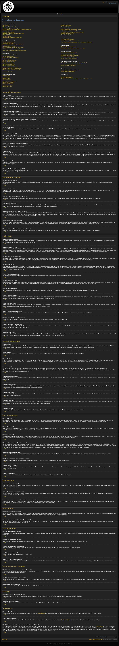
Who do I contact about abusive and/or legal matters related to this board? (76, 78)
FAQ (58, 13)
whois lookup (100, 626)
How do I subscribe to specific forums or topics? (71, 64)
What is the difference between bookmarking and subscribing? (74, 62)
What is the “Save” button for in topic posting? (12, 68)
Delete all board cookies (97, 639)
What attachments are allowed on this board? (70, 70)
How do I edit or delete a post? (9, 56)
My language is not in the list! (9, 46)
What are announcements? (8, 82)
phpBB (53, 643)
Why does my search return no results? (69, 54)
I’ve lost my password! (7, 30)
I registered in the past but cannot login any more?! (13, 33)
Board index (6, 16)
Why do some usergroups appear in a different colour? (72, 32)
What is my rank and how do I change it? (11, 48)
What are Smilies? (6, 78)
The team (90, 639)
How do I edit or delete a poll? (9, 61)
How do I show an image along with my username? (13, 47)
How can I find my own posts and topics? (69, 58)
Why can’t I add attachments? (9, 64)
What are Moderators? (65, 26)
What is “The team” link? (66, 34)
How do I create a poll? (7, 58)
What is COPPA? (6, 34)
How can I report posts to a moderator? (11, 67)
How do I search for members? (67, 56)
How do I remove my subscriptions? (68, 65)
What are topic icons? (7, 86)
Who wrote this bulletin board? (67, 76)
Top (5, 99)
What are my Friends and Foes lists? (68, 46)
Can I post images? (7, 79)
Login (61, 13)
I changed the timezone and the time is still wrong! (13, 44)
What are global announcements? (10, 81)
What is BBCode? (6, 75)
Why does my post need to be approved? (11, 69)
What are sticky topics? (7, 83)
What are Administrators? (66, 25)
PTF (65, 644)
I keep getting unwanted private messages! (70, 40)
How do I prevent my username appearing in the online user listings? (17, 29)
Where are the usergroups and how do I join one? (71, 29)
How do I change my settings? (9, 42)
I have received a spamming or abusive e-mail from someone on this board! (76, 42)
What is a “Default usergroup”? (67, 33)
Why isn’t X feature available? (67, 77)
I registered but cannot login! (8, 32)
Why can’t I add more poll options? (10, 60)
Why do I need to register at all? (9, 26)
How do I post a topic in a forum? (9, 54)
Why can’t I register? (7, 36)
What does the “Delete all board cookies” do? (12, 37)
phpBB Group (41, 613)
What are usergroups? (65, 28)
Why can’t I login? (6, 25)
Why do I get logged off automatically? (10, 28)
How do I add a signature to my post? (10, 57)
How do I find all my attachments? (68, 71)
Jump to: (97, 636)
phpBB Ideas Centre (65, 619)
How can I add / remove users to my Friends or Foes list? (73, 48)
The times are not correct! (8, 43)
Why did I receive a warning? (9, 65)
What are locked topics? (8, 85)
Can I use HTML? (6, 76)
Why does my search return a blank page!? (70, 55)
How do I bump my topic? (8, 71)
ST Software (60, 644)
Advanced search (112, 3)
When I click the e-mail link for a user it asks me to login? (14, 50)
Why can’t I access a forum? (9, 62)
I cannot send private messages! (67, 39)
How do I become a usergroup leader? (69, 30)
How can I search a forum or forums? (68, 52)
